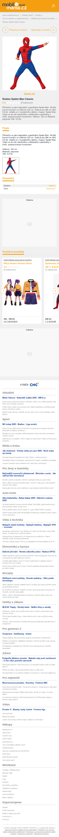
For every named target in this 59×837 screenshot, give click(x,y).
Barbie (4, 776)
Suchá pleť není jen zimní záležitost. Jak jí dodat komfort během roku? (28, 488)
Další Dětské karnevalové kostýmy (18, 260)
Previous (3, 290)
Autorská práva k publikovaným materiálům (21, 830)
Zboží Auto (6, 754)
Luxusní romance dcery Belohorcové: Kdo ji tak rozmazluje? (24, 463)
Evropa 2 (5, 819)
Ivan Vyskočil (7, 713)
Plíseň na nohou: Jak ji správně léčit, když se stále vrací (23, 670)
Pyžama (5, 782)
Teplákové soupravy (9, 788)
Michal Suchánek (8, 717)
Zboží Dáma (6, 739)
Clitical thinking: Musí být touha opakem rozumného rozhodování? (26, 638)
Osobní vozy (7, 736)
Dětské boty (6, 791)
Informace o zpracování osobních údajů (40, 832)
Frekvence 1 (7, 816)
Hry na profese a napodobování (15, 19)
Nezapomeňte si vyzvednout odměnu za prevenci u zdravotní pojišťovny (29, 673)
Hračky (38, 15)
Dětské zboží (27, 15)
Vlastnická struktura (41, 834)
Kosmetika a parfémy (10, 785)
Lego (4, 779)
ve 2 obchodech (11, 321)
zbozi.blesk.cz (7, 742)
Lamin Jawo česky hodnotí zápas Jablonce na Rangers (22, 720)
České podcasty (8, 810)
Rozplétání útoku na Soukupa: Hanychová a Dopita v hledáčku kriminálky (29, 460)
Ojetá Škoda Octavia (10, 757)
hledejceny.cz (7, 729)
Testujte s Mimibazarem (11, 770)
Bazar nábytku (7, 797)
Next (55, 291)
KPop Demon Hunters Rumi (18, 263)
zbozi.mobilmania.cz (10, 15)
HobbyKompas (7, 748)
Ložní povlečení (8, 794)
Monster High (7, 773)
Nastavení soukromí (25, 834)
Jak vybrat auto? (8, 760)
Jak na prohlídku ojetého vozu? (13, 745)
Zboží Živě (6, 733)
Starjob (5, 807)
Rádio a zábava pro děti (11, 813)
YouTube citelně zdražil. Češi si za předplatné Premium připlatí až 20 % (28, 541)
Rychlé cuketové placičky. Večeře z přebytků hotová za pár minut (26, 480)
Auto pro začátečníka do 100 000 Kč (15, 751)
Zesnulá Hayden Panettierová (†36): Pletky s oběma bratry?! (24, 457)
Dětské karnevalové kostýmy (43, 19)
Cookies (13, 834)
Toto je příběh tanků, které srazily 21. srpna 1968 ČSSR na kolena (26, 510)
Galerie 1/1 (29, 93)
